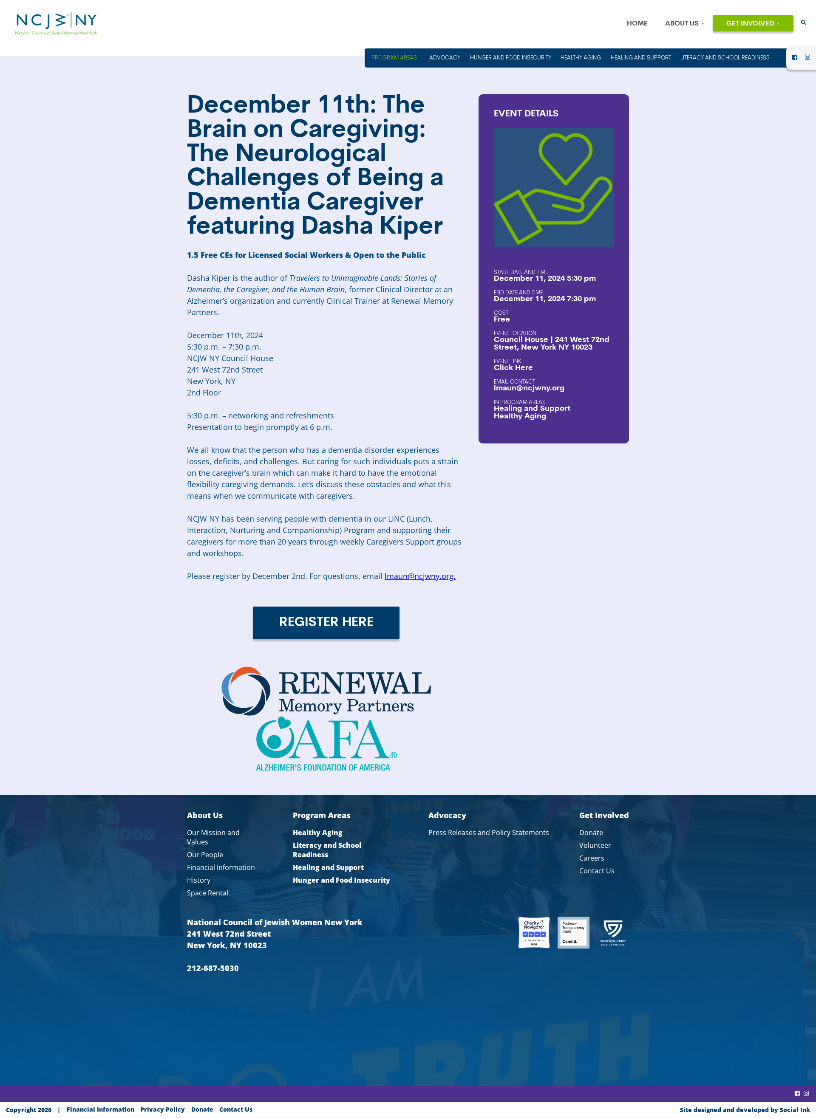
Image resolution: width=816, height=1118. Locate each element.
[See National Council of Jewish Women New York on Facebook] (794, 59)
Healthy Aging (520, 417)
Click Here (513, 368)
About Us (682, 23)
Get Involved (750, 23)
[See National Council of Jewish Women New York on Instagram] (807, 59)
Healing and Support (532, 409)
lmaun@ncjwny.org (529, 388)
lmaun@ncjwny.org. (420, 576)
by (745, 1110)
